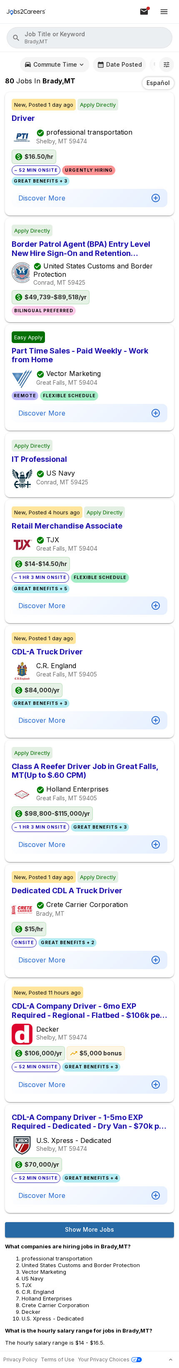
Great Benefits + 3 (40, 181)
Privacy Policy (20, 1359)
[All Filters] (166, 64)
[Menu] (164, 11)
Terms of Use (58, 1359)
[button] (89, 37)
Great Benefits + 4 (91, 1178)
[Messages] (144, 11)
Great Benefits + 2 (67, 942)
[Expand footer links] (171, 1360)
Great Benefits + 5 (40, 588)
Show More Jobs (89, 1229)
